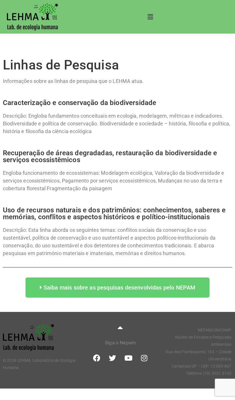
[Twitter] (112, 358)
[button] (150, 16)
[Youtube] (128, 358)
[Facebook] (96, 358)
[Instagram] (144, 358)
